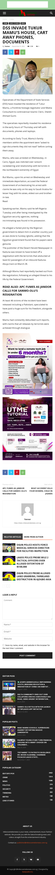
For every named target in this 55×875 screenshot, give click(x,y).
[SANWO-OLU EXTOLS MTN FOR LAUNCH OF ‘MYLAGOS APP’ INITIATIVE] (9, 710)
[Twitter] (11, 52)
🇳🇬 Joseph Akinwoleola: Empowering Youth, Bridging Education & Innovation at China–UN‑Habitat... (34, 684)
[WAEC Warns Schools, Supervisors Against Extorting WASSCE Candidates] (9, 731)
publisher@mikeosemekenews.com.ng (32, 842)
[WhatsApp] (22, 52)
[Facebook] (5, 52)
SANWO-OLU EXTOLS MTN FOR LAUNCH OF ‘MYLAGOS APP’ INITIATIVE (33, 708)
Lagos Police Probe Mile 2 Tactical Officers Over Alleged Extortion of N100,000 (32, 562)
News (23, 23)
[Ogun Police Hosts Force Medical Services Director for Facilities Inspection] (9, 547)
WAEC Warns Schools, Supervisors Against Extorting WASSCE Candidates (33, 730)
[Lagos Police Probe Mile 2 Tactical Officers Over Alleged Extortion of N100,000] (9, 560)
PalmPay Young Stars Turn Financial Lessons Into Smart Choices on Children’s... (34, 742)
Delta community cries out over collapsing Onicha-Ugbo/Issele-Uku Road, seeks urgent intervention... (34, 696)
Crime (11, 19)
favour (7, 46)
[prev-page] (4, 586)
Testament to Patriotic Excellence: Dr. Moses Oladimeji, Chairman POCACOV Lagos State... (34, 754)
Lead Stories (14, 23)
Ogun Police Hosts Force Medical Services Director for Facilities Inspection (33, 548)
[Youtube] (37, 859)
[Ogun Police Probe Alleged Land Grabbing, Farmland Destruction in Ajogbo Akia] (9, 576)
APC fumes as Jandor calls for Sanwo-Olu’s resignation (27, 290)
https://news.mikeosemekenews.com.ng (27, 523)
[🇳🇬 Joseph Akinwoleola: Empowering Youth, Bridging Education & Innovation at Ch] (9, 685)
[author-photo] (27, 516)
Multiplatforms (27, 872)
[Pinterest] (16, 52)
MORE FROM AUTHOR (33, 537)
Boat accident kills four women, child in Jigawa (41, 491)
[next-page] (8, 586)
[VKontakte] (31, 859)
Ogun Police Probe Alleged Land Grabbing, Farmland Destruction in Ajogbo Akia (34, 576)
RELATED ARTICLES (12, 537)
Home (5, 19)
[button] (4, 13)
